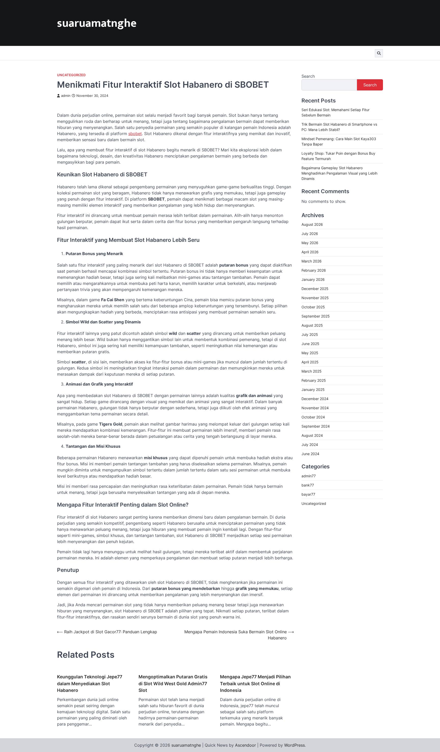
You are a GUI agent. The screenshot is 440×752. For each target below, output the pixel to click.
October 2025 (313, 307)
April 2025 (310, 362)
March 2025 (311, 371)
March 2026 (311, 261)
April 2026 (310, 252)
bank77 (307, 485)
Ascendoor (245, 745)
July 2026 (309, 233)
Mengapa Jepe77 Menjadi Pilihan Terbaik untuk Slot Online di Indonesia (255, 683)
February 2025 (313, 380)
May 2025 (309, 353)
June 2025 (310, 343)
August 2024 (312, 435)
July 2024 (309, 444)
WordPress (294, 745)
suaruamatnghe (96, 23)
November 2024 (315, 408)
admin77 (308, 476)
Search (308, 76)
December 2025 (314, 288)
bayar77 (308, 494)
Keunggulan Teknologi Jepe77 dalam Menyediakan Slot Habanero (89, 683)
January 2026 (313, 279)
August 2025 (312, 325)
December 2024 (314, 399)
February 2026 (313, 270)
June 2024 (310, 454)
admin (66, 96)
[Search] (379, 53)
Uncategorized (71, 75)
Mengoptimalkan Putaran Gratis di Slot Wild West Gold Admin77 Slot (173, 683)
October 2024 (313, 417)
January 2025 (313, 389)
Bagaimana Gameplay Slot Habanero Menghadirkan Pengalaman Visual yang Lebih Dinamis (339, 173)
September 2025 (315, 316)
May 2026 (309, 243)
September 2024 (315, 426)
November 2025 (315, 298)
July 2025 (309, 334)
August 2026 (312, 224)
